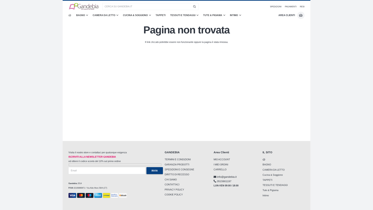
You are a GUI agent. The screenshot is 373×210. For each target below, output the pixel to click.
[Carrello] (300, 15)
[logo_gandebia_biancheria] (83, 6)
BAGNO (267, 164)
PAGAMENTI (291, 6)
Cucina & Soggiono (273, 175)
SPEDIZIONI (275, 6)
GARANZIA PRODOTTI (177, 164)
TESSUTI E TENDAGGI (275, 185)
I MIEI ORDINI (221, 164)
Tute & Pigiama (270, 190)
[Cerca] (194, 6)
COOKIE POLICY (174, 194)
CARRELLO (220, 169)
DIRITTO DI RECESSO (177, 174)
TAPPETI (267, 180)
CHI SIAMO (171, 179)
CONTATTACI (172, 184)
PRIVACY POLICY (174, 189)
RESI (302, 6)
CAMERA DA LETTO (274, 170)
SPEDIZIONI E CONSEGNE (179, 169)
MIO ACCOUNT (222, 159)
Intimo (266, 195)
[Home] (70, 15)
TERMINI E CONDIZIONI (178, 159)
